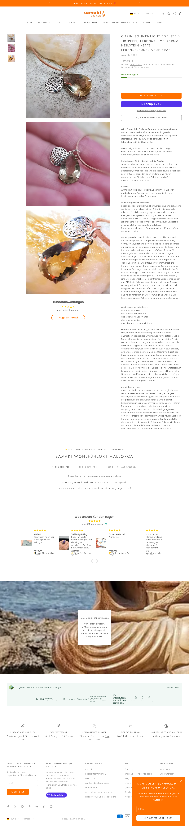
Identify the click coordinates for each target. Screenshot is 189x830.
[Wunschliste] (174, 13)
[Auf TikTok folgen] (44, 806)
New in (60, 22)
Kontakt (147, 22)
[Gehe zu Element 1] (11, 38)
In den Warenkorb (151, 95)
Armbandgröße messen (97, 783)
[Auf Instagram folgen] (22, 806)
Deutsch (150, 14)
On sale (73, 22)
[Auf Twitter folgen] (15, 806)
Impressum (165, 769)
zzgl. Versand (136, 64)
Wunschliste (90, 22)
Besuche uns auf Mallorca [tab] (122, 467)
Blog (159, 22)
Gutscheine (91, 787)
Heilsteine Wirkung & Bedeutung (100, 796)
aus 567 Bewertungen (92, 524)
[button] (92, 561)
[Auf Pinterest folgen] (29, 806)
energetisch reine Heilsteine (98, 792)
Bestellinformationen (95, 773)
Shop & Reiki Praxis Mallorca (138, 773)
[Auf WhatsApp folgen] (51, 806)
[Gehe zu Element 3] (11, 58)
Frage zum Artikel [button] (68, 317)
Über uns (129, 769)
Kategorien (44, 22)
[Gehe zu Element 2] (11, 48)
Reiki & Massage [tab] (88, 467)
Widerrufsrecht (167, 773)
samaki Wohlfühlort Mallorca (120, 22)
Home (30, 22)
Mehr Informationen (173, 687)
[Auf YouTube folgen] (36, 806)
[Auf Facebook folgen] (8, 806)
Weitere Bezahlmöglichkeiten (151, 110)
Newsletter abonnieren (158, 818)
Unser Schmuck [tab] (61, 467)
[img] (94, 521)
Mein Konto (90, 778)
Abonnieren (18, 792)
